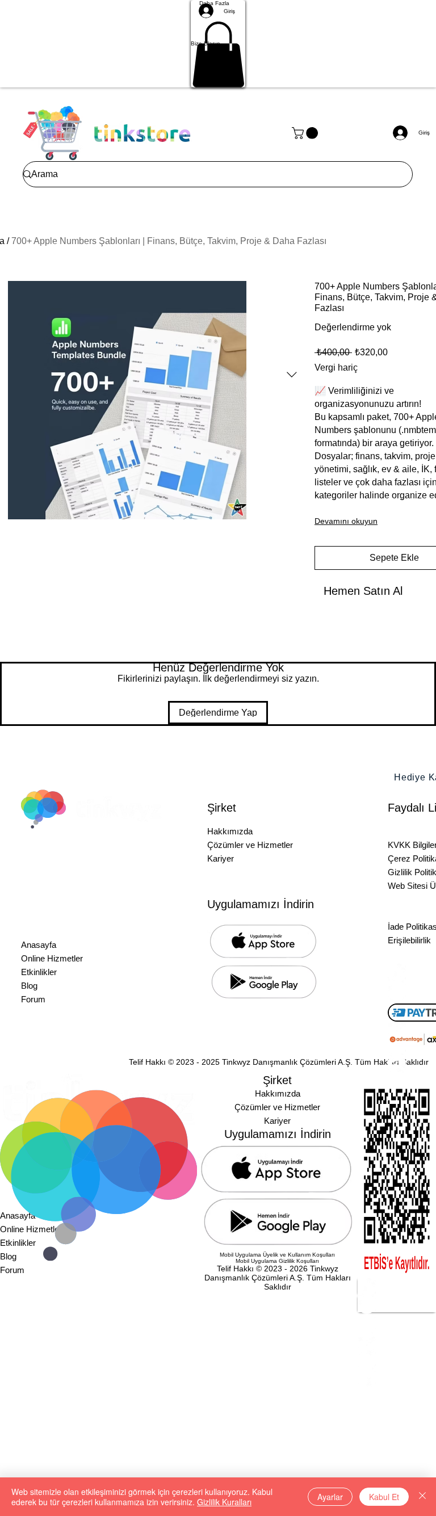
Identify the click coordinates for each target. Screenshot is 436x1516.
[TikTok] (397, 1359)
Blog (29, 985)
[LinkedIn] (397, 1287)
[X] (397, 1323)
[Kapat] (422, 1496)
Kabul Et (384, 1496)
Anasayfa (38, 945)
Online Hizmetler (52, 958)
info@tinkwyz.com (129, 883)
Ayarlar (330, 1496)
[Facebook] (397, 1341)
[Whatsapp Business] (397, 1377)
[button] (218, 43)
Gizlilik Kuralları (224, 1501)
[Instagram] (397, 1305)
